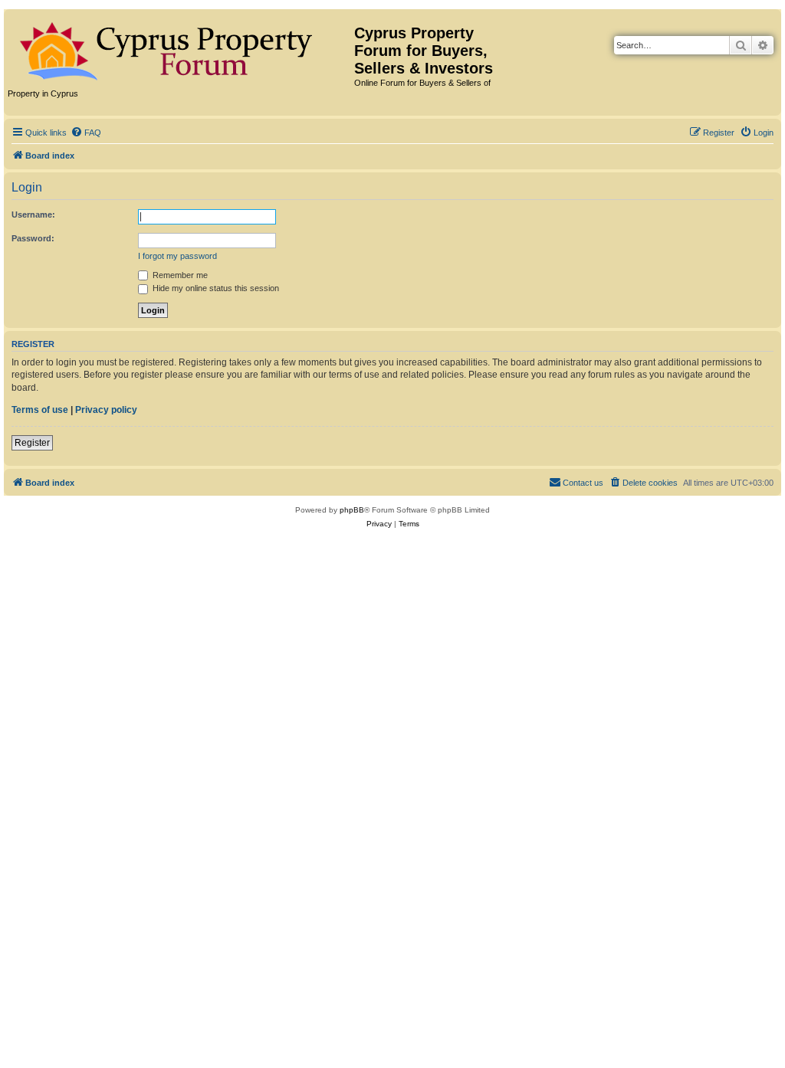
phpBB (352, 510)
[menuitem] (86, 132)
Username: (33, 214)
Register (32, 442)
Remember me (179, 275)
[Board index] (181, 48)
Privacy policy (106, 410)
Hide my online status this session (214, 288)
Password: (32, 238)
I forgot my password (177, 255)
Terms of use (39, 410)
